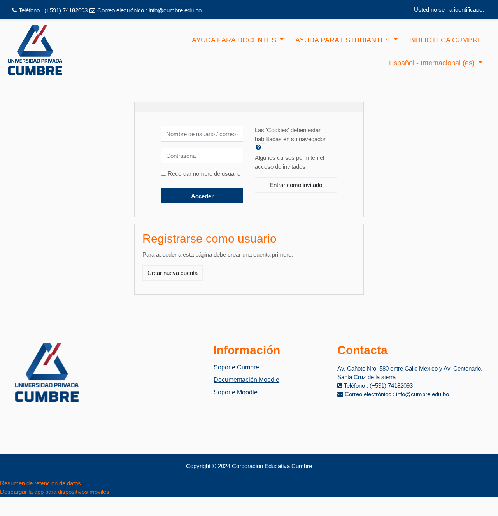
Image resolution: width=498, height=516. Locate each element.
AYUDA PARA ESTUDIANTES (343, 40)
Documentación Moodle (246, 379)
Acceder (202, 196)
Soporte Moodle (236, 392)
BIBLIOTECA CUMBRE (445, 40)
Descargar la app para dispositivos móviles (54, 491)
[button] (260, 146)
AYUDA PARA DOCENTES (235, 40)
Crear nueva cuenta (172, 272)
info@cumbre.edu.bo (175, 10)
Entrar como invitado (296, 185)
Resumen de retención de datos (40, 483)
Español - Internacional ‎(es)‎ (433, 63)
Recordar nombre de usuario (204, 173)
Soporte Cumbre (236, 367)
